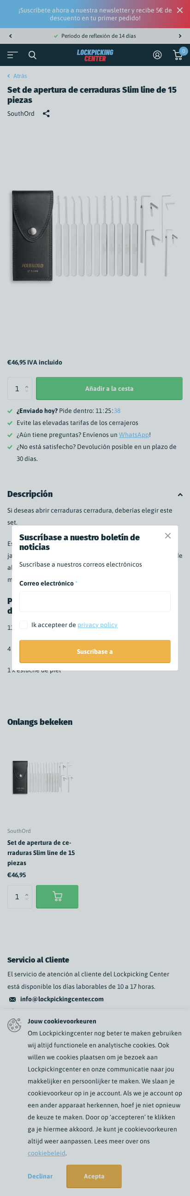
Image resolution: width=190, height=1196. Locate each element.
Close (168, 536)
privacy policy (97, 624)
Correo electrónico (48, 583)
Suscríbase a (95, 651)
